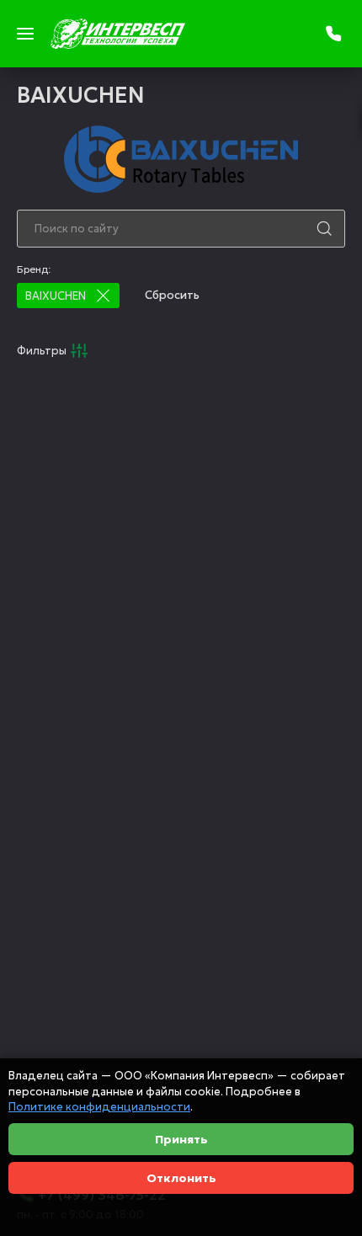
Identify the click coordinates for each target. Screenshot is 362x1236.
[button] (102, 295)
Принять (181, 1139)
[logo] (118, 34)
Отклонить (181, 1177)
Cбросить (172, 295)
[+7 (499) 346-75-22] (335, 33)
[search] (324, 228)
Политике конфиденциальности (99, 1107)
